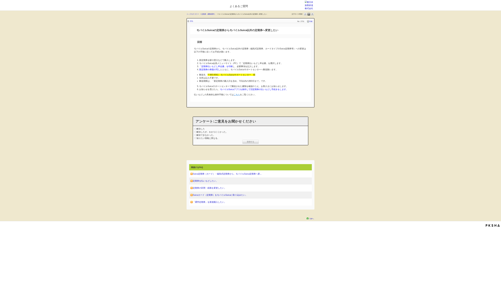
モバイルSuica (206, 5)
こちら (237, 94)
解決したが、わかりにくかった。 (212, 132)
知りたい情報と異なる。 (207, 138)
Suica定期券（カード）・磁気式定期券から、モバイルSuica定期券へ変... (227, 174)
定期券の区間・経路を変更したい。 (209, 188)
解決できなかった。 (205, 135)
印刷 (310, 21)
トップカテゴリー (193, 14)
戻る (191, 21)
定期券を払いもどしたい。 (205, 181)
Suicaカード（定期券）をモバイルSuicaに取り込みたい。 (220, 195)
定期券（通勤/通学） (208, 14)
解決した (200, 129)
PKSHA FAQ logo (493, 225)
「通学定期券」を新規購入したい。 (209, 202)
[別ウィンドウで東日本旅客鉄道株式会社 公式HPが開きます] (309, 8)
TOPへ (311, 219)
